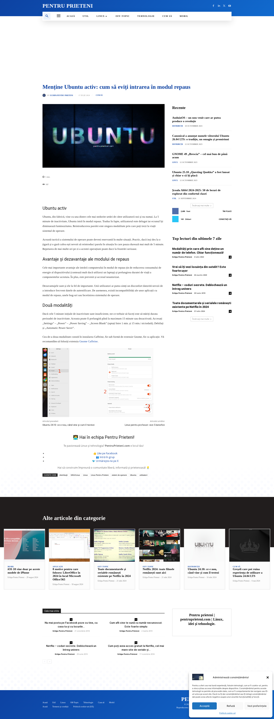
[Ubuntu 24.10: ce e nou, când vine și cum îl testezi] (204, 545)
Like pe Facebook (107, 453)
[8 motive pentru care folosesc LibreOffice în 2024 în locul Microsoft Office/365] (69, 545)
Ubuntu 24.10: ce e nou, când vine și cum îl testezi (68, 425)
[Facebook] (213, 6)
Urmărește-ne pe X (107, 461)
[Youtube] (230, 6)
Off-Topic (103, 567)
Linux (85, 475)
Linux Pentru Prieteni (100, 475)
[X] (224, 6)
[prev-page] (44, 661)
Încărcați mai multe (200, 205)
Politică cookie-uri (227, 713)
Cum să (99, 95)
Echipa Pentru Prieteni (61, 95)
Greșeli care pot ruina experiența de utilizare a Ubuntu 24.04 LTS (247, 573)
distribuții (63, 475)
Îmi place (227, 211)
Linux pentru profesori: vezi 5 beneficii (145, 425)
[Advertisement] (137, 52)
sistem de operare (119, 475)
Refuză (231, 705)
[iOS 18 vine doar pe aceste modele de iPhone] (24, 545)
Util (174, 198)
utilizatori (143, 475)
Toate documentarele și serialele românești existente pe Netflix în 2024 (114, 573)
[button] (267, 677)
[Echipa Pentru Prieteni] (44, 95)
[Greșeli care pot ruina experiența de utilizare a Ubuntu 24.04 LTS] (249, 545)
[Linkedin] (219, 6)
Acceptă (204, 705)
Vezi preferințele (257, 705)
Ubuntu (133, 475)
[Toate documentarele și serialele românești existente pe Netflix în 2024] (114, 545)
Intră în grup (107, 457)
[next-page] (50, 661)
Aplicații (58, 567)
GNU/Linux (75, 475)
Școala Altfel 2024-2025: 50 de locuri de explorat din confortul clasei (196, 192)
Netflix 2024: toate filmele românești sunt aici (158, 571)
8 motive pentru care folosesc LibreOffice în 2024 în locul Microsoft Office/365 (67, 574)
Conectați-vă (225, 219)
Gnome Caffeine (88, 341)
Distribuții (177, 126)
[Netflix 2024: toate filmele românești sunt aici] (159, 545)
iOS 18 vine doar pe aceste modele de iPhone (24, 571)
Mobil (11, 567)
